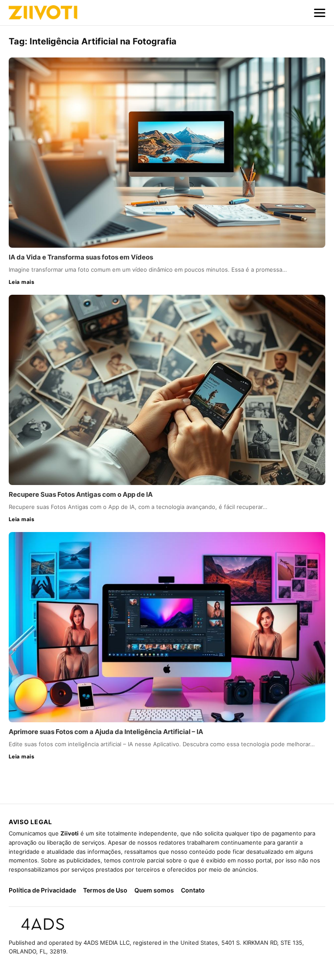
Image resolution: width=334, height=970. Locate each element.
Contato (193, 890)
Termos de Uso (105, 890)
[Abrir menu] (319, 12)
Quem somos (154, 890)
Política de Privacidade (42, 890)
